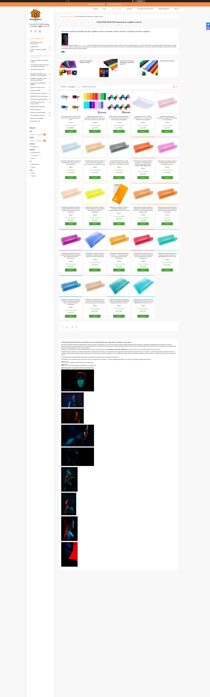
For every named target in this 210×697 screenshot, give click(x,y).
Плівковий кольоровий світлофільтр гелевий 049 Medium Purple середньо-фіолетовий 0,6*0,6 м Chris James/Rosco (70, 256)
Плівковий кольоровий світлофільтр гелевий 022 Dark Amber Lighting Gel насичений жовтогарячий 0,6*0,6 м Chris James (167, 210)
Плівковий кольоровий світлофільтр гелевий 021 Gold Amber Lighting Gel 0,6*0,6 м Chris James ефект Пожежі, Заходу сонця (143, 210)
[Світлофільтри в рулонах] (149, 68)
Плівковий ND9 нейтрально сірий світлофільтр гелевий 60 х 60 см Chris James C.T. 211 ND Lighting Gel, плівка (119, 162)
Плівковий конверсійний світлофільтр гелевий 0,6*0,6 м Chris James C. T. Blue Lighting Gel (71, 162)
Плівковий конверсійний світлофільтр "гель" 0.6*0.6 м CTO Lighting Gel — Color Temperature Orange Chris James (94, 162)
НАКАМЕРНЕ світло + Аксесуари (38, 96)
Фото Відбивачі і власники (37, 115)
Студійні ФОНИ (34, 46)
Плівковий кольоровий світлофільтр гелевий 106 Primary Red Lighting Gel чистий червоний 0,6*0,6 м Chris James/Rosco (143, 256)
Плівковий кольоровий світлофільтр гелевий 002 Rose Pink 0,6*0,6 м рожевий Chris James (167, 162)
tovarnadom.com (82, 45)
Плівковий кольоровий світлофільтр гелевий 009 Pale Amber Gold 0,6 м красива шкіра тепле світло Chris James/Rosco (70, 210)
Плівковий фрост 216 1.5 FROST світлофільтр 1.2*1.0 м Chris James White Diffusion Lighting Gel (143, 118)
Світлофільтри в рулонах (37, 69)
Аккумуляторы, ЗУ (35, 121)
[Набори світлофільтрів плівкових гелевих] (68, 68)
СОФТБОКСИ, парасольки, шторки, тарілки (37, 102)
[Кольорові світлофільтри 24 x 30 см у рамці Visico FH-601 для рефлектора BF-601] (70, 102)
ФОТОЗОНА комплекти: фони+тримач (36, 43)
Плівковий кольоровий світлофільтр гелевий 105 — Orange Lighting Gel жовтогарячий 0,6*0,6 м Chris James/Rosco (119, 256)
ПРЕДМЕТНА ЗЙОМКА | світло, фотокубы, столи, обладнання (38, 74)
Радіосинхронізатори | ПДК (37, 106)
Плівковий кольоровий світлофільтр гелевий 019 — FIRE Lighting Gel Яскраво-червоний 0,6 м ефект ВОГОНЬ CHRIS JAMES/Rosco (143, 163)
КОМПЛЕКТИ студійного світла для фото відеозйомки (38, 79)
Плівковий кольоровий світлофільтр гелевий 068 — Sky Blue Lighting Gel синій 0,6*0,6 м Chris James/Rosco (95, 255)
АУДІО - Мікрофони (35, 109)
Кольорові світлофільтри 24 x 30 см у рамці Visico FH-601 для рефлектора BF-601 (71, 118)
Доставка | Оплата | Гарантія (145, 8)
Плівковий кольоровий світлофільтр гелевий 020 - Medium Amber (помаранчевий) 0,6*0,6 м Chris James (119, 209)
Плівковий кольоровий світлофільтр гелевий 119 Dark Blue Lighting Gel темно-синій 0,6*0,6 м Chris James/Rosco (70, 302)
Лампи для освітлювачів (36, 118)
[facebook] (62, 52)
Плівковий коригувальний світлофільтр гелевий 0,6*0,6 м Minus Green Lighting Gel (167, 118)
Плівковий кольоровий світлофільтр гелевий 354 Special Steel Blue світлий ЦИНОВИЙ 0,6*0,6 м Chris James (143, 301)
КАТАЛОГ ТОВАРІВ (68, 16)
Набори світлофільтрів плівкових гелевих (39, 61)
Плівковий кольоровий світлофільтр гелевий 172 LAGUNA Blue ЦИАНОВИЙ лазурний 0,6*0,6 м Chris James (119, 301)
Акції (104, 8)
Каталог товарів (115, 8)
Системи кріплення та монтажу (38, 93)
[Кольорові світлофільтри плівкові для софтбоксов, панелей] (109, 68)
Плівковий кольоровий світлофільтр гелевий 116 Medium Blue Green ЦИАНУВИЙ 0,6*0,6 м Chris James (167, 255)
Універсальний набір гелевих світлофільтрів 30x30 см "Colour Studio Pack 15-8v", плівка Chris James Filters (95, 118)
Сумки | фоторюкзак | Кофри (37, 112)
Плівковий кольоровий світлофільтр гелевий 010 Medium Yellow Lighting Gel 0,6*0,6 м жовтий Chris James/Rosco (95, 210)
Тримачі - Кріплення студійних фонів (38, 50)
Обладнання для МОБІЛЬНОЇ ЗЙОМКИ (38, 83)
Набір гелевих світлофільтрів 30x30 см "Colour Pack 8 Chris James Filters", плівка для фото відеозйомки (119, 118)
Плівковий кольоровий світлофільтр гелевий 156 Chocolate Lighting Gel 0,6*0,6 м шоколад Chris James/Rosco (95, 301)
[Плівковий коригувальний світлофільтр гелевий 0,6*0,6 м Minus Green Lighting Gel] (167, 102)
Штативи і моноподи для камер (38, 99)
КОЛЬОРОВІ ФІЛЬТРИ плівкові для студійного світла (39, 56)
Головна (95, 8)
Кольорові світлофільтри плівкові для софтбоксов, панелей (40, 65)
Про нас (177, 8)
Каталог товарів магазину (37, 38)
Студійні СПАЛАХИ (35, 90)
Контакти (129, 8)
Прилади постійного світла (37, 87)
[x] (63, 52)
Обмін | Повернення (163, 8)
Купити (71, 131)
